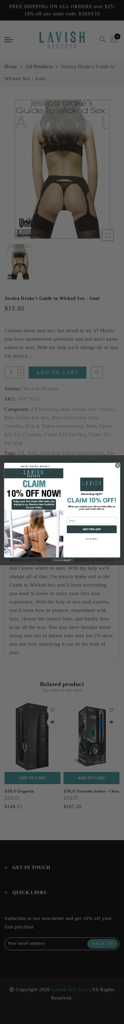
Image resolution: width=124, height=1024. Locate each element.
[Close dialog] (117, 465)
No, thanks (92, 538)
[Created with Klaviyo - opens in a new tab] (62, 560)
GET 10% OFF (92, 529)
